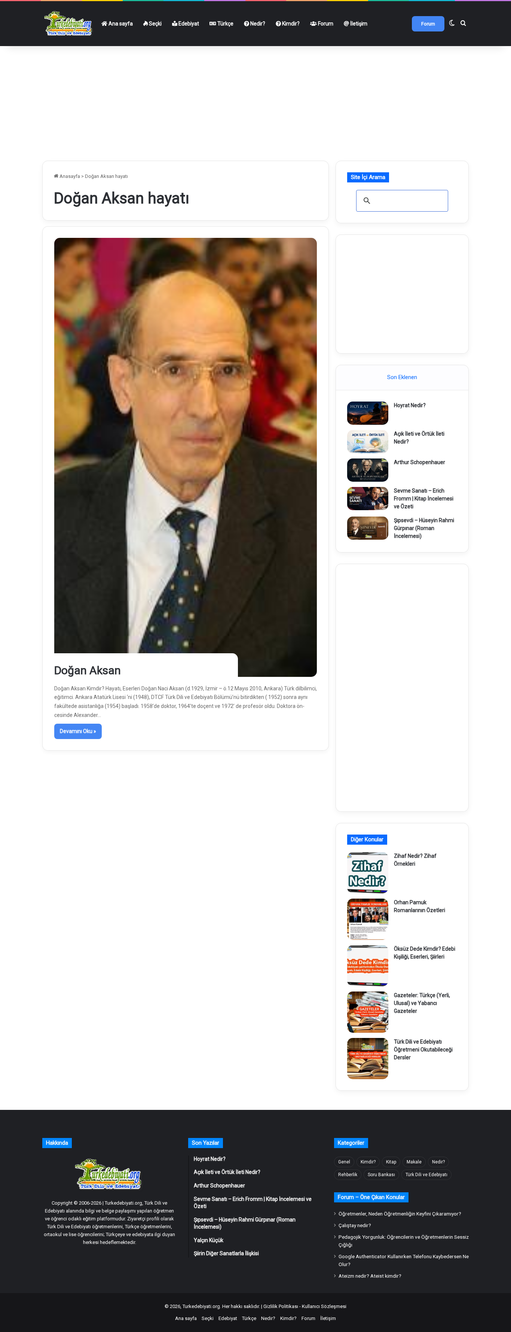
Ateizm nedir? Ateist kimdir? (370, 1276)
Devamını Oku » (78, 731)
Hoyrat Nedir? (410, 405)
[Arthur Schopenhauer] (367, 470)
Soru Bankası (381, 1174)
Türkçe (224, 24)
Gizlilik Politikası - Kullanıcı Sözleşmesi (304, 1306)
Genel (344, 1162)
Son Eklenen (402, 377)
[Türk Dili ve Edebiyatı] (69, 24)
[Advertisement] (255, 100)
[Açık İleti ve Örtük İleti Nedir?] (367, 441)
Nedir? (257, 24)
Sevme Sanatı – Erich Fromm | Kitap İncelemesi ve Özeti (423, 498)
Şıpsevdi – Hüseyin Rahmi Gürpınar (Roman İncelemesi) (424, 528)
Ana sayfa (120, 24)
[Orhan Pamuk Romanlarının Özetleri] (367, 919)
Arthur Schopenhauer (419, 462)
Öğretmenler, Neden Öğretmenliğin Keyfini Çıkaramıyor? (400, 1214)
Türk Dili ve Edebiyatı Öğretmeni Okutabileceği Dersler (423, 1049)
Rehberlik (347, 1174)
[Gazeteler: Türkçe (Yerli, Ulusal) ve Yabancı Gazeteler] (367, 1012)
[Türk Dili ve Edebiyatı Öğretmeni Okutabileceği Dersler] (367, 1058)
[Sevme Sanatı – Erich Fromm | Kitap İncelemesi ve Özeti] (367, 498)
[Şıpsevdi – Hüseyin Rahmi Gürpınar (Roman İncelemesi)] (367, 528)
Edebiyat (188, 24)
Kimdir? (290, 24)
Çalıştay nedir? (355, 1225)
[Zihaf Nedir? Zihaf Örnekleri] (367, 872)
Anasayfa (69, 176)
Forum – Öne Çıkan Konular (371, 1197)
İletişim (358, 24)
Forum (325, 24)
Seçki (155, 24)
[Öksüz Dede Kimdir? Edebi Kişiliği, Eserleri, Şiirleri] (367, 965)
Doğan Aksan (87, 670)
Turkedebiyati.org (201, 1306)
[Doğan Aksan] (185, 457)
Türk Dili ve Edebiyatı (426, 1174)
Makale (414, 1162)
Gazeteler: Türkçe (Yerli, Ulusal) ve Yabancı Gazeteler (422, 1003)
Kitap (391, 1162)
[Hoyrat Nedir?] (367, 413)
